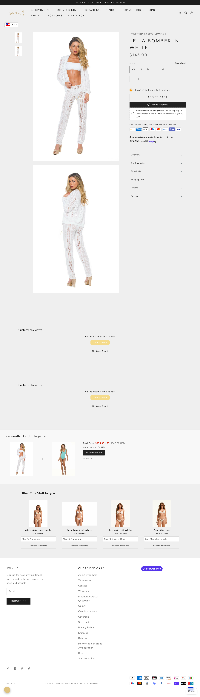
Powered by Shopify (87, 683)
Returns (134, 187)
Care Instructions (88, 611)
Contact (82, 585)
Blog (81, 653)
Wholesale (84, 580)
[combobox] (38, 539)
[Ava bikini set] (161, 513)
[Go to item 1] (18, 37)
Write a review (100, 342)
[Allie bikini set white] (79, 513)
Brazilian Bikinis (99, 10)
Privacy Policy (86, 627)
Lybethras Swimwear (148, 34)
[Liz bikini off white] (120, 513)
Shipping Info (137, 179)
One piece (76, 15)
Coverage (83, 616)
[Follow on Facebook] (8, 668)
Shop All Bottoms (47, 15)
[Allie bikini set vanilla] (38, 513)
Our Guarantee (138, 163)
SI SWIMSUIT (41, 10)
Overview (135, 154)
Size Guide (136, 171)
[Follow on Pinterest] (22, 668)
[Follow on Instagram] (15, 668)
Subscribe (18, 601)
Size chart (180, 63)
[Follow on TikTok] (29, 668)
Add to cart (158, 97)
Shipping (83, 633)
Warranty (83, 591)
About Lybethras (87, 575)
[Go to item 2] (18, 51)
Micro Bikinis (68, 10)
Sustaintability (86, 658)
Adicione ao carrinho (38, 545)
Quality (82, 606)
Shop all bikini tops (137, 10)
